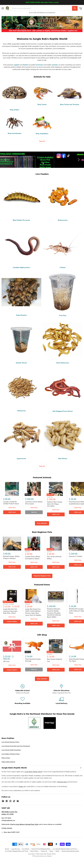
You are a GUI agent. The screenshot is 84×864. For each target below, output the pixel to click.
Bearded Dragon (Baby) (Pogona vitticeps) (11, 557)
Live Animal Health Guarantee (11, 750)
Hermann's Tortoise (75, 556)
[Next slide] (78, 160)
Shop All (42, 141)
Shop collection (42, 523)
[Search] (75, 8)
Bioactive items (62, 782)
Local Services (15, 849)
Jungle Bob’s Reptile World (33, 772)
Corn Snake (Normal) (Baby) (54, 558)
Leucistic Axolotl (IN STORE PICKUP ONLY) (11, 503)
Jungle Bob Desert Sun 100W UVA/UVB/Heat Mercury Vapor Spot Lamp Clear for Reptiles (33, 612)
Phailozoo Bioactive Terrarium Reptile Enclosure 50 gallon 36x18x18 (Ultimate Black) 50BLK (54, 613)
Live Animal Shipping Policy (10, 742)
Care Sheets (25, 849)
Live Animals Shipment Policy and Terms (65, 849)
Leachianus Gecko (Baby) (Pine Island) (34, 503)
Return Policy (6, 758)
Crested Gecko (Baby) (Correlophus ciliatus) (32, 558)
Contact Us (44, 851)
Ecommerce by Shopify (45, 856)
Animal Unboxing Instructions (70, 851)
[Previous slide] (6, 160)
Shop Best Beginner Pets (42, 576)
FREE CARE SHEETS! (8, 762)
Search (7, 849)
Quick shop (12, 508)
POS (33, 856)
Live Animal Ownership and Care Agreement (16, 746)
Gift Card (6, 661)
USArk (57, 851)
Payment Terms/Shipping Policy (41, 849)
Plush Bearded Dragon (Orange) (33, 660)
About (51, 851)
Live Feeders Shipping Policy (11, 754)
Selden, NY (22, 786)
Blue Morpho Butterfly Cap (54, 660)
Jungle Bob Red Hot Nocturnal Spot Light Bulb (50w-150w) (10, 611)
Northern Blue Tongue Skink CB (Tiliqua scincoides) (54, 504)
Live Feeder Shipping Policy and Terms (16, 851)
